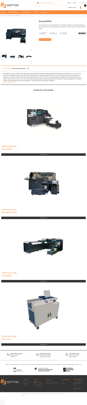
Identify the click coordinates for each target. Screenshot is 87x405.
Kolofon (59, 393)
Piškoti (62, 393)
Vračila (75, 385)
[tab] (6, 68)
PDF (28, 68)
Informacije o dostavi (77, 383)
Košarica (75, 389)
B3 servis (69, 2)
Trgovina (3, 12)
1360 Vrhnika (25, 383)
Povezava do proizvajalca (8, 82)
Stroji (35, 12)
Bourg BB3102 (7, 276)
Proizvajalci (63, 383)
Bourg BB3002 (7, 149)
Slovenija (24, 385)
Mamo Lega (6, 339)
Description (6, 68)
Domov (2, 15)
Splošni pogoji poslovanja (78, 382)
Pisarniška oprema (13, 12)
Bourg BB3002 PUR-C (9, 212)
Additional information (18, 68)
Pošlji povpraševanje (43, 154)
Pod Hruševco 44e (26, 382)
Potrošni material (26, 12)
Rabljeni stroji (45, 12)
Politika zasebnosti (54, 393)
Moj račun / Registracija (78, 388)
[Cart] (85, 7)
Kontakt (74, 2)
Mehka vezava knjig (9, 15)
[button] (45, 39)
